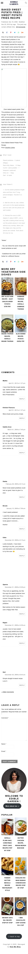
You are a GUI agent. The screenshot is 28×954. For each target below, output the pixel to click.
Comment (5, 718)
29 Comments (20, 27)
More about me (11, 806)
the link (3, 57)
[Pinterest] (10, 32)
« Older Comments (7, 692)
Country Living (10, 147)
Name (3, 744)
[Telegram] (14, 32)
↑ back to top (14, 936)
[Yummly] (22, 32)
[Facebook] (6, 32)
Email (3, 751)
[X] (3, 32)
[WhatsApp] (18, 32)
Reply (22, 399)
